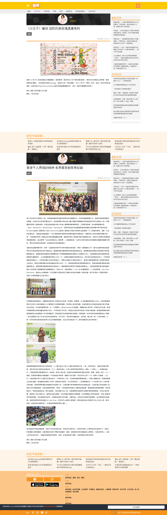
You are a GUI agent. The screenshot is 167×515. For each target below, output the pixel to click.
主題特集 (46, 11)
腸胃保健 (115, 489)
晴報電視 (37, 11)
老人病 (136, 489)
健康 (29, 11)
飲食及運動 (76, 489)
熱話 (78, 477)
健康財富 (69, 11)
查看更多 (73, 21)
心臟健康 (108, 489)
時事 (54, 11)
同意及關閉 (136, 507)
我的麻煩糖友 (80, 11)
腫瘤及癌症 (100, 489)
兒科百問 (123, 489)
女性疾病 (130, 489)
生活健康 (84, 489)
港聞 (29, 34)
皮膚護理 (68, 491)
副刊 (61, 11)
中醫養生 (92, 489)
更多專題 (76, 491)
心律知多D (92, 11)
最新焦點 (68, 477)
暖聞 (82, 477)
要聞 (74, 477)
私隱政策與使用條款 (49, 506)
